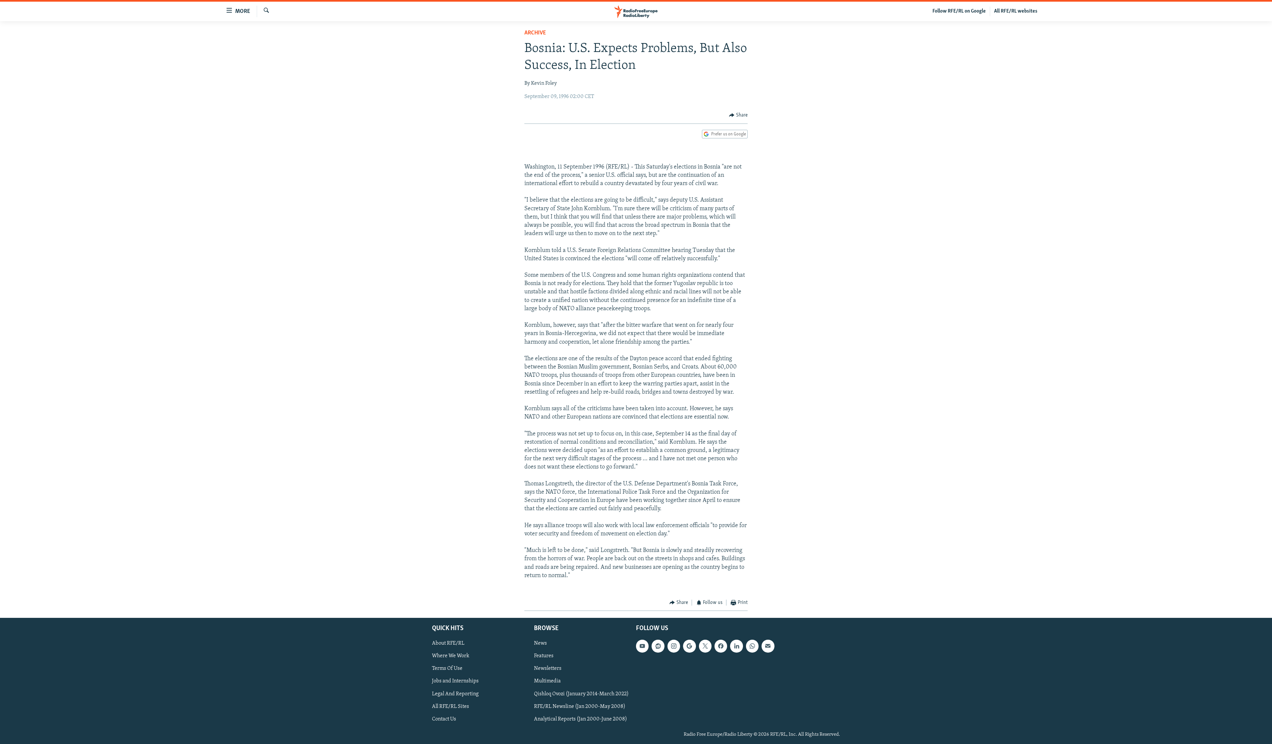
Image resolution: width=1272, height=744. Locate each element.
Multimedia (547, 681)
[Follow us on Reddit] (658, 646)
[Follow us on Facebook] (721, 646)
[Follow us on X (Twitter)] (705, 646)
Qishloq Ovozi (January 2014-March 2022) (581, 693)
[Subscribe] (768, 646)
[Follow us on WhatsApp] (752, 646)
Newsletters (547, 668)
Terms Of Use (447, 668)
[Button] (738, 115)
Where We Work (450, 656)
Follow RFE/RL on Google (959, 11)
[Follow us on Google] (689, 646)
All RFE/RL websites (1015, 11)
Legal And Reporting (455, 693)
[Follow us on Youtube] (642, 646)
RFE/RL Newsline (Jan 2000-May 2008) (579, 706)
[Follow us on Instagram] (673, 646)
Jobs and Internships (455, 681)
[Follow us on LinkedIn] (736, 646)
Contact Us (444, 718)
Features (544, 656)
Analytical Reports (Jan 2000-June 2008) (580, 718)
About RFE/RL (448, 643)
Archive (535, 33)
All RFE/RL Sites (450, 706)
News (540, 643)
